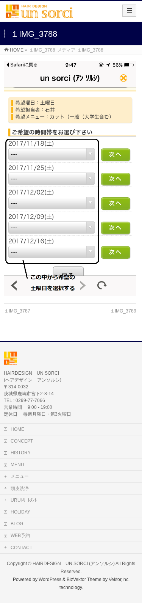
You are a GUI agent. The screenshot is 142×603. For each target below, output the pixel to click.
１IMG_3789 (123, 311)
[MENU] (129, 11)
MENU (17, 464)
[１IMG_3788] (70, 178)
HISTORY (21, 452)
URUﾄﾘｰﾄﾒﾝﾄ (24, 500)
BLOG (17, 523)
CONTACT (21, 547)
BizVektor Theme (84, 579)
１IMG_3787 (17, 311)
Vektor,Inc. (119, 579)
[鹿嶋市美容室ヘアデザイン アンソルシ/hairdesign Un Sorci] (39, 14)
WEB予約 (20, 535)
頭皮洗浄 (20, 488)
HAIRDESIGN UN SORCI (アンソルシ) (74, 563)
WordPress (50, 579)
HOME (17, 429)
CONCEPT (22, 441)
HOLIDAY (20, 512)
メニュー (20, 476)
